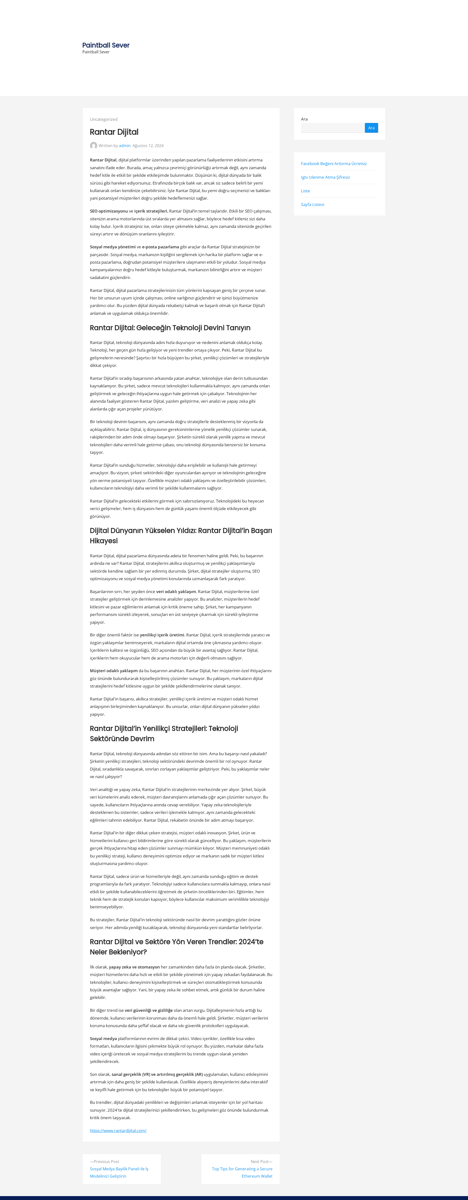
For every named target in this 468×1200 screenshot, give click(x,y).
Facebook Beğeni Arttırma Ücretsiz (334, 163)
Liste (305, 191)
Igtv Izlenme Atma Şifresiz (325, 177)
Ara (304, 119)
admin (125, 145)
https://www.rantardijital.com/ (118, 1130)
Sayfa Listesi (312, 204)
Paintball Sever (106, 45)
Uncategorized (103, 119)
